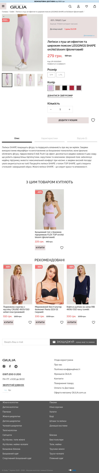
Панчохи (7, 412)
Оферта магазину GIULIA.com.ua (70, 392)
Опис (16, 138)
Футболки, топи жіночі (14, 439)
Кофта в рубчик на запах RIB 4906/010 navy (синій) (81, 308)
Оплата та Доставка (64, 388)
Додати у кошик (68, 120)
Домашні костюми (58, 425)
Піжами (53, 402)
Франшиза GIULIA (63, 374)
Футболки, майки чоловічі (15, 444)
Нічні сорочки (56, 407)
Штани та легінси (58, 421)
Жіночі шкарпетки (11, 416)
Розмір (52, 69)
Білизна (53, 435)
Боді (52, 416)
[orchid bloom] (50, 88)
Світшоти (7, 435)
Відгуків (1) (82, 138)
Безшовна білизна (11, 449)
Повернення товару (64, 383)
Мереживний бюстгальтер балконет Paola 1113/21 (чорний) (48, 309)
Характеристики (49, 138)
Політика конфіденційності (67, 369)
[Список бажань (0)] (86, 6)
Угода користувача (63, 360)
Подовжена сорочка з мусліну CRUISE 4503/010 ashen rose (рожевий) (16, 309)
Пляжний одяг (56, 458)
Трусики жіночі (57, 449)
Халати (53, 412)
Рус (9, 390)
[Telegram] (16, 366)
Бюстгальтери (56, 439)
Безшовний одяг (11, 453)
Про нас (58, 364)
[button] (7, 80)
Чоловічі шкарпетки (12, 425)
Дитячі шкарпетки (11, 421)
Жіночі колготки (10, 402)
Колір (51, 82)
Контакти (58, 378)
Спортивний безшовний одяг (17, 458)
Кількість (53, 103)
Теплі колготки (10, 430)
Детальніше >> (89, 35)
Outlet (12, 12)
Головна (5, 12)
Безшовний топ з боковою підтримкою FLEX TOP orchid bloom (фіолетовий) (49, 235)
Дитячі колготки (10, 407)
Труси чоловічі (57, 453)
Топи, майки (55, 444)
